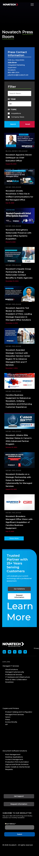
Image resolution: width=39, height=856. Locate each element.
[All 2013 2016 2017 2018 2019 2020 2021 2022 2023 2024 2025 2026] (19, 103)
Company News (17, 117)
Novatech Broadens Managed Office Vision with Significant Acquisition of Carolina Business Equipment (19, 522)
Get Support (19, 796)
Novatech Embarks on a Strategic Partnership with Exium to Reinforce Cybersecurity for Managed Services (19, 480)
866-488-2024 (13, 72)
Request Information (19, 596)
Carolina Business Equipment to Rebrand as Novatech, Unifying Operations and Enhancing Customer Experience (19, 401)
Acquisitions (16, 113)
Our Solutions (19, 589)
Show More (14, 538)
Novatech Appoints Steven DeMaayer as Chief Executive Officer (19, 158)
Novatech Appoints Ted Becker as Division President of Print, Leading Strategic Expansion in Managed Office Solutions (19, 314)
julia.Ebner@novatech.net (18, 75)
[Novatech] (13, 644)
